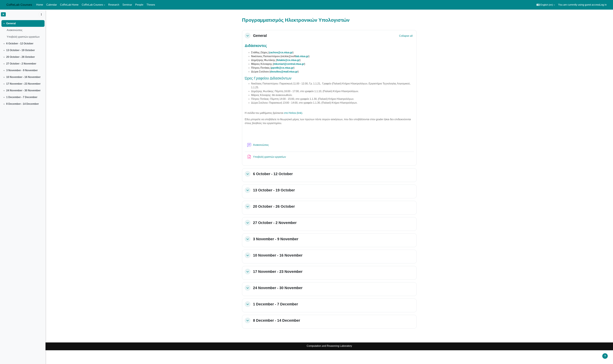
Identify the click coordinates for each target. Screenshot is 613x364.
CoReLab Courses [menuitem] (92, 4)
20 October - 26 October (20, 57)
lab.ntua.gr (302, 56)
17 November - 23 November (23, 83)
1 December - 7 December (21, 97)
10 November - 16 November (23, 77)
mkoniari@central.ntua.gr (289, 64)
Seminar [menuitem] (127, 4)
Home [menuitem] (39, 4)
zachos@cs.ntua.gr (281, 52)
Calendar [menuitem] (51, 4)
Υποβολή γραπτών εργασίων (23, 36)
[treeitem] (22, 30)
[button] (546, 5)
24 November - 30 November (23, 90)
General (11, 23)
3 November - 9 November (22, 70)
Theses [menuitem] (151, 4)
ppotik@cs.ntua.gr (282, 67)
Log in (603, 4)
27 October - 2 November (21, 63)
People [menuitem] (139, 4)
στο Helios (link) (293, 113)
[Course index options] (41, 14)
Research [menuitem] (113, 4)
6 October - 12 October (19, 43)
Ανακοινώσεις (15, 30)
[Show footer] (605, 356)
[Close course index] (3, 14)
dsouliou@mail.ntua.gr (284, 71)
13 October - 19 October (20, 50)
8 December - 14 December (22, 103)
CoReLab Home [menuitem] (69, 4)
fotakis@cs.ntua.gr (288, 60)
